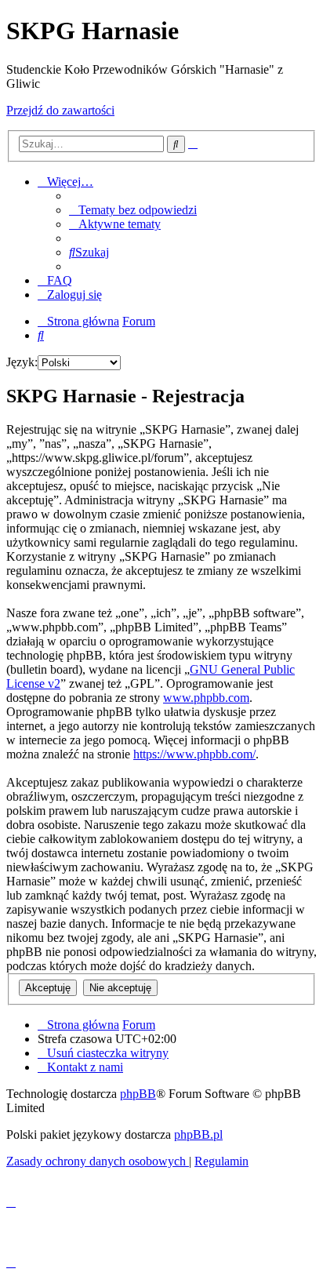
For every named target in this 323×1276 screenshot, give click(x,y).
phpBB (138, 1093)
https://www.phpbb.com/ (194, 754)
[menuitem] (133, 209)
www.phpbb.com (206, 697)
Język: (22, 362)
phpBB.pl (198, 1134)
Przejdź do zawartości (60, 110)
